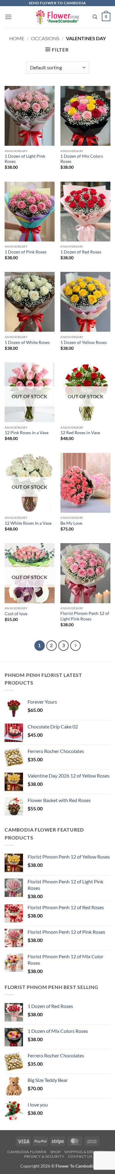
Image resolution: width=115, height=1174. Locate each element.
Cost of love (16, 613)
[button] (8, 16)
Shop (55, 1151)
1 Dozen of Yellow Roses (83, 342)
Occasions (45, 38)
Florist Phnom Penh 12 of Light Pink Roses (84, 616)
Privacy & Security (44, 1156)
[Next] (75, 645)
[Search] (95, 17)
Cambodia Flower (26, 1151)
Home (16, 38)
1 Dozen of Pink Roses (26, 251)
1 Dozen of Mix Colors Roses (81, 159)
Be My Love (71, 523)
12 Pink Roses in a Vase (26, 432)
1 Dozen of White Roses (27, 342)
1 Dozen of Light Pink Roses (25, 159)
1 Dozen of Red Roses (80, 251)
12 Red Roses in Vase (80, 432)
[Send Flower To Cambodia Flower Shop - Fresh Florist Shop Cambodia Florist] (57, 17)
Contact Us (80, 1156)
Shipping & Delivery (85, 1151)
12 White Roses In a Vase (28, 523)
